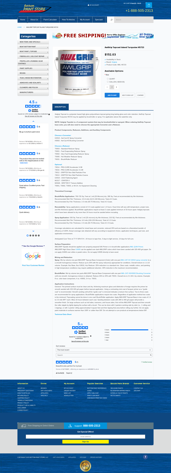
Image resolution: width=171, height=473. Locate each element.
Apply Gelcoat (93, 393)
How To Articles (23, 393)
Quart (112, 79)
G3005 (77, 249)
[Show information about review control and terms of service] (49, 114)
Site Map (137, 391)
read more (24, 163)
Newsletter (69, 395)
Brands (44, 388)
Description (60, 107)
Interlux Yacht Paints (119, 393)
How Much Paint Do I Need (97, 398)
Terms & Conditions (25, 400)
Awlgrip (114, 62)
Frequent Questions (25, 391)
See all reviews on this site (80, 341)
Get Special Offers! (85, 432)
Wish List (67, 393)
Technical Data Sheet (63, 314)
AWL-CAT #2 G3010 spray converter (134, 260)
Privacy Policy (23, 403)
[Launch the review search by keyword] (151, 355)
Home (19, 27)
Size (107, 75)
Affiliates (44, 393)
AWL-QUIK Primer (136, 247)
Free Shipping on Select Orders (41, 426)
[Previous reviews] (33, 121)
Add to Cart (112, 95)
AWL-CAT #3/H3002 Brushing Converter (136, 273)
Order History (70, 391)
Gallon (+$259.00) (117, 82)
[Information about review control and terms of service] (91, 336)
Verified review (147, 361)
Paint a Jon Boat (93, 395)
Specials (44, 395)
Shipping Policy (23, 398)
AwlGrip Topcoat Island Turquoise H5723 (42, 27)
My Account (68, 388)
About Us (21, 388)
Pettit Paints (115, 395)
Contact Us (138, 388)
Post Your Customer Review (33, 265)
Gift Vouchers (46, 391)
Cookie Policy (22, 410)
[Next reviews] (33, 231)
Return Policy (23, 395)
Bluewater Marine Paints (120, 391)
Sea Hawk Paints (117, 388)
